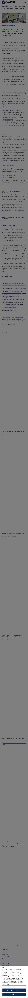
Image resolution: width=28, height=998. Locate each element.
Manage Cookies (14, 987)
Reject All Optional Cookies (14, 990)
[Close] (25, 967)
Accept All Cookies (14, 994)
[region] (14, 982)
